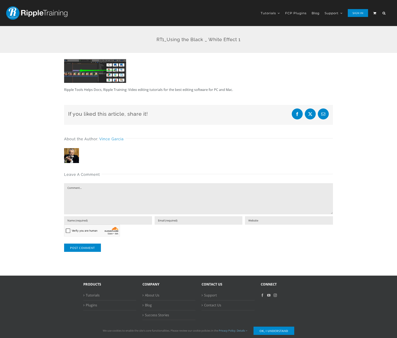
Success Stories (157, 315)
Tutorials (93, 295)
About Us (152, 295)
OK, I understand (273, 331)
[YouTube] (268, 295)
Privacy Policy (227, 330)
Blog (148, 305)
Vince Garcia (111, 139)
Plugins (91, 305)
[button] (384, 13)
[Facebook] (262, 295)
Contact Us (212, 305)
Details (241, 330)
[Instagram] (275, 295)
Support (210, 295)
